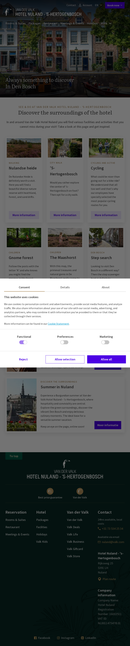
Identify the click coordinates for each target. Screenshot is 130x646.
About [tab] (106, 287)
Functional (24, 337)
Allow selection (65, 359)
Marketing (106, 337)
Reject (23, 359)
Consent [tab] (24, 287)
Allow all (106, 359)
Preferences (65, 337)
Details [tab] (65, 287)
